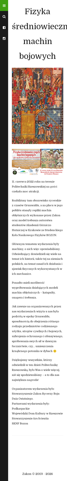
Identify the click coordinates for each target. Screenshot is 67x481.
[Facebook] (4, 27)
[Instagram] (4, 38)
